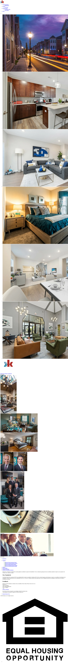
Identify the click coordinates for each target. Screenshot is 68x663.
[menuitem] (35, 5)
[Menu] (0, 13)
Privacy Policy (5, 568)
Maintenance (7, 5)
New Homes (5, 373)
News (4, 11)
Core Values (7, 10)
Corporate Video (7, 9)
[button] (35, 661)
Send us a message (6, 589)
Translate (4, 560)
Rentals (4, 6)
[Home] (6, 2)
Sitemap (4, 567)
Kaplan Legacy (5, 8)
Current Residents (6, 4)
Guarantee (6, 7)
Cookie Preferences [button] (6, 569)
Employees (4, 558)
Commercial (10, 373)
